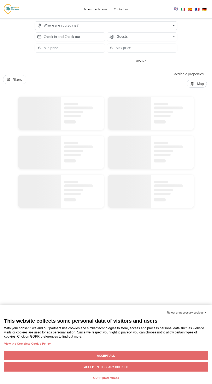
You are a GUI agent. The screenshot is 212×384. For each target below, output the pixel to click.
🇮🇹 (183, 9)
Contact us (121, 9)
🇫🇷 (197, 9)
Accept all (106, 355)
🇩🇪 (204, 9)
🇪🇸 (190, 9)
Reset (165, 61)
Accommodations (95, 9)
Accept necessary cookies (106, 367)
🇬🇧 (176, 8)
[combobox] (110, 26)
